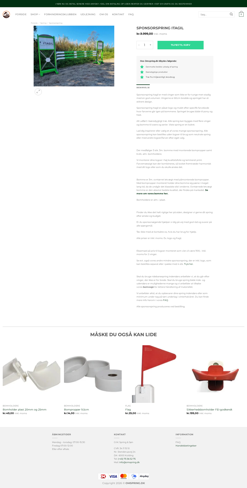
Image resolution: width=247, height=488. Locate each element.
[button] (241, 14)
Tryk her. (189, 264)
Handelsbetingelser (186, 445)
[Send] (231, 14)
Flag (128, 409)
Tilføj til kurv (180, 45)
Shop (34, 14)
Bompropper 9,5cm (76, 409)
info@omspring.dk (129, 462)
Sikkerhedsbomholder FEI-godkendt (209, 409)
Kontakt (118, 14)
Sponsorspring (55, 23)
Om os (103, 14)
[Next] (46, 89)
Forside (21, 14)
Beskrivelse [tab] (143, 88)
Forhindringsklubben (60, 14)
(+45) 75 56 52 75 (127, 458)
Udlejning (87, 14)
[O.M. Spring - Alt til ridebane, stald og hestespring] (6, 14)
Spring (43, 23)
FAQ (131, 14)
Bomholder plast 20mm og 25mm (24, 409)
